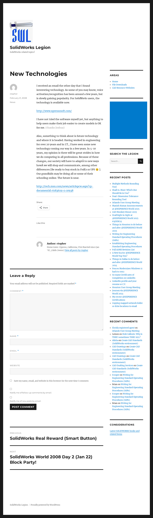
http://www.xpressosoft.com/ (54, 110)
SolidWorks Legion (30, 47)
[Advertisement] (129, 120)
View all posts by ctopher (76, 250)
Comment (16, 291)
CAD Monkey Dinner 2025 (124, 212)
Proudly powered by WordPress (45, 505)
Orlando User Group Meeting (126, 202)
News (12, 102)
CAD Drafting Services (122, 365)
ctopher (13, 94)
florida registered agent (123, 328)
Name (14, 336)
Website (15, 365)
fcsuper (115, 375)
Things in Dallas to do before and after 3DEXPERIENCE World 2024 (127, 262)
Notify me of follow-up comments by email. (31, 392)
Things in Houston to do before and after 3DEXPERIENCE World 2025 (127, 227)
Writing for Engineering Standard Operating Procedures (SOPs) (127, 237)
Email (14, 351)
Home (115, 81)
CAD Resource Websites (123, 88)
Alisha (115, 340)
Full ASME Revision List (123, 249)
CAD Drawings (119, 346)
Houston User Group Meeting (126, 287)
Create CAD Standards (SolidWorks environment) (126, 349)
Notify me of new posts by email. (25, 401)
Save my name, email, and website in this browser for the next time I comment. (51, 381)
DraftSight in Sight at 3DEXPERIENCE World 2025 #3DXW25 (125, 218)
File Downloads (119, 84)
